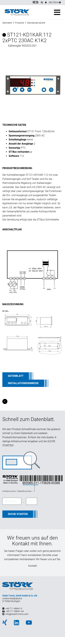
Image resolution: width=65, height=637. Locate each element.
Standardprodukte (36, 22)
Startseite (7, 22)
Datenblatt (16, 375)
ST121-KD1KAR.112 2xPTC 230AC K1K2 (27, 37)
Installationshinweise (23, 383)
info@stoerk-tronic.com (16, 614)
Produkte (19, 22)
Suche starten (18, 514)
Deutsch (54, 2)
